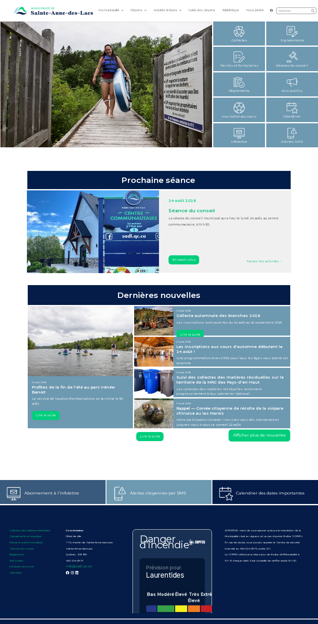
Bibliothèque (230, 10)
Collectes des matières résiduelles (30, 530)
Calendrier (16, 572)
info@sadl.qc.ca (79, 566)
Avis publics (16, 560)
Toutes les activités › (264, 261)
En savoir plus (184, 260)
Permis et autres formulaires (26, 542)
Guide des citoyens (201, 10)
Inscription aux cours (22, 566)
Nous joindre (255, 10)
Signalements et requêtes (25, 536)
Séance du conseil (192, 211)
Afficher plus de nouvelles (259, 435)
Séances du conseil (22, 548)
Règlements (17, 554)
